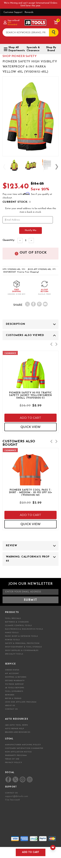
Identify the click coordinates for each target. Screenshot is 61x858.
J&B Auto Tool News (16, 725)
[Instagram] (29, 779)
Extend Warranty (15, 681)
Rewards (29, 12)
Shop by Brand (51, 49)
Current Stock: (17, 202)
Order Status (12, 670)
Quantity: (9, 240)
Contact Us (11, 709)
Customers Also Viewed (25, 335)
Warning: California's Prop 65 (27, 559)
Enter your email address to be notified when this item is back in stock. (30, 210)
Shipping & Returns (15, 677)
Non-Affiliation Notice (18, 752)
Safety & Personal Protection (22, 643)
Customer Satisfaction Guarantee (24, 748)
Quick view (30, 427)
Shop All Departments (15, 49)
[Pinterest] (39, 304)
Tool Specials (13, 618)
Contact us (11, 793)
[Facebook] (33, 304)
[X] (27, 304)
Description (15, 324)
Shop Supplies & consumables (21, 650)
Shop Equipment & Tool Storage (23, 647)
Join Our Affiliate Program (20, 702)
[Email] (45, 304)
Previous (4, 167)
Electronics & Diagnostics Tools (24, 629)
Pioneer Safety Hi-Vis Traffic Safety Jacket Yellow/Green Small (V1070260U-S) (30, 395)
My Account (12, 673)
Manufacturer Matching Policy (23, 745)
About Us (10, 706)
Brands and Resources (17, 732)
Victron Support (14, 684)
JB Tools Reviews (14, 688)
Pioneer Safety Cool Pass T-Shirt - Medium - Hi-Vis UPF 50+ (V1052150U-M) (30, 492)
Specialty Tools (14, 654)
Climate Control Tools (18, 625)
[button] (51, 344)
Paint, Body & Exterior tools (21, 636)
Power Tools (12, 640)
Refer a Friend (13, 698)
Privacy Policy (13, 763)
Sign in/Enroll (13, 21)
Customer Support (13, 12)
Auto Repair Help (14, 729)
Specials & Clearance (33, 49)
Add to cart (30, 417)
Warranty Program (16, 755)
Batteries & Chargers (17, 622)
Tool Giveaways (14, 691)
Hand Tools (11, 633)
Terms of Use (12, 759)
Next (56, 167)
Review (11, 545)
